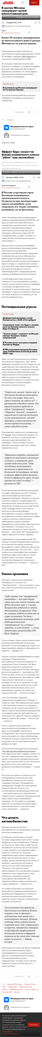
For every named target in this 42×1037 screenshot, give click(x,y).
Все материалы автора (11, 33)
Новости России (30, 984)
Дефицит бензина (16, 989)
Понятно (34, 1025)
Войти (34, 3)
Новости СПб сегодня (14, 984)
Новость (10, 120)
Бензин (16, 992)
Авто (4, 987)
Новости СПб (7, 992)
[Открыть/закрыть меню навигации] (22, 2)
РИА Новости (28, 56)
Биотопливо (13, 987)
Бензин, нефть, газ (31, 989)
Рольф (8, 435)
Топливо (4, 989)
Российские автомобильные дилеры (18, 751)
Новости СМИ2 (8, 143)
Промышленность (26, 987)
